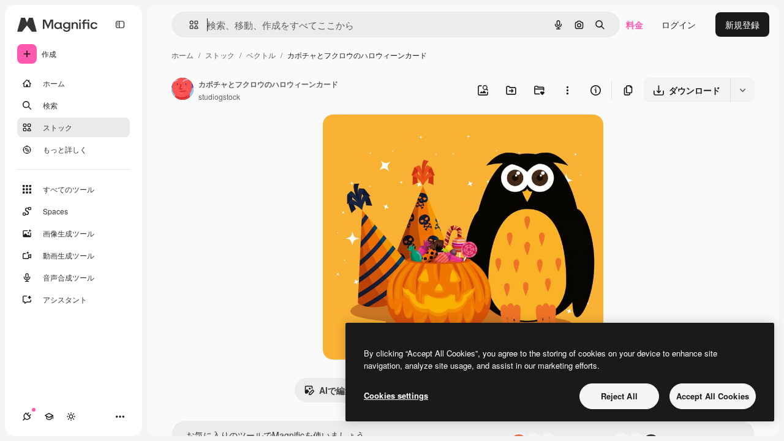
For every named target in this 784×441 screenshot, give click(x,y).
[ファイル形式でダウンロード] (742, 90)
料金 (634, 24)
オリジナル (407, 138)
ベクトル (261, 55)
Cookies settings (396, 395)
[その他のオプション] (567, 90)
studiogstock (219, 96)
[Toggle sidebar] (120, 24)
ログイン (679, 24)
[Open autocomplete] (189, 24)
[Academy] (49, 416)
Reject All (619, 396)
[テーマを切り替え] (71, 416)
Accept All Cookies (712, 396)
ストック (220, 55)
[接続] (27, 416)
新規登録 (742, 24)
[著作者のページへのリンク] (183, 90)
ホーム (183, 55)
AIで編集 (336, 390)
